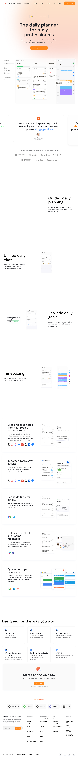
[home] (10, 3)
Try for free (39, 48)
